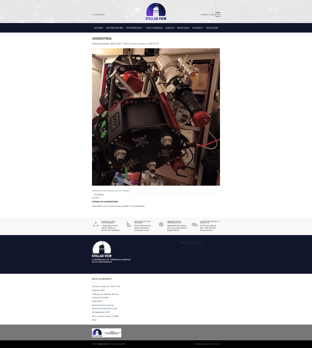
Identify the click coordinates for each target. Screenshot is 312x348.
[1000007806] (156, 116)
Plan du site (215, 344)
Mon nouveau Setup (101, 316)
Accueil (98, 27)
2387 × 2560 (122, 43)
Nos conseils (154, 27)
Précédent (98, 194)
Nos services (134, 27)
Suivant (96, 197)
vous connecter (110, 206)
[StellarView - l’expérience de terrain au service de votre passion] (156, 11)
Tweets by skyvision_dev (191, 242)
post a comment (123, 191)
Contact (197, 27)
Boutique (183, 27)
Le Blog (170, 27)
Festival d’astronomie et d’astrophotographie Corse (104, 307)
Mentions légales (202, 344)
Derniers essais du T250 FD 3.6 (145, 43)
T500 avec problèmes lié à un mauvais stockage (105, 296)
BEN (124, 344)
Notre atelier (114, 27)
